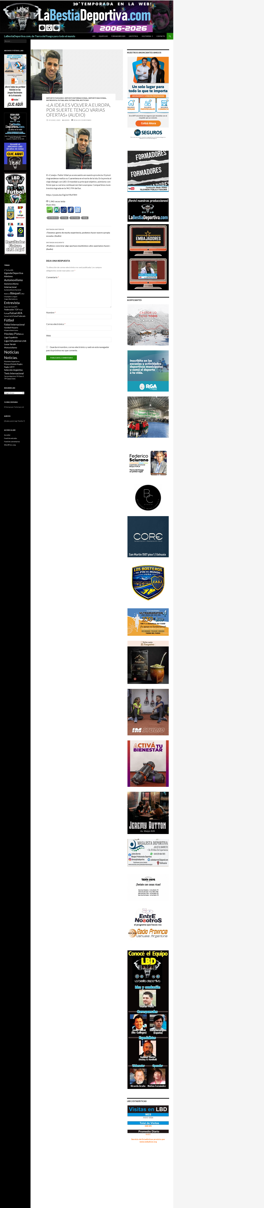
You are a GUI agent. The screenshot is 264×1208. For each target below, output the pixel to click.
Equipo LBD (103, 36)
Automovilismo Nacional (12, 290)
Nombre (51, 312)
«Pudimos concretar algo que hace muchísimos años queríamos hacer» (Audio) (78, 245)
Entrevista (51, 100)
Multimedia (146, 36)
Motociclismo (10, 347)
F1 (16, 307)
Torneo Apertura (10, 376)
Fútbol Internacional (14, 324)
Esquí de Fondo (9, 307)
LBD (93, 36)
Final (20, 310)
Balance (7, 294)
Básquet (15, 293)
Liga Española (10, 337)
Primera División (10, 364)
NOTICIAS (84, 100)
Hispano (14, 327)
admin (66, 120)
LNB (24, 341)
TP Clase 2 (20, 376)
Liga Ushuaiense (13, 340)
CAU (22, 294)
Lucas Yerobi (10, 344)
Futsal (64, 218)
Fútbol (9, 320)
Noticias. (75, 218)
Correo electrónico (55, 324)
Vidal (85, 218)
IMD (22, 334)
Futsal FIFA (74, 100)
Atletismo (8, 276)
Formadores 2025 (118, 36)
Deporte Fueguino (55, 98)
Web (48, 335)
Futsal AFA (63, 100)
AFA (11, 270)
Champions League (10, 296)
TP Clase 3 (8, 379)
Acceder (7, 435)
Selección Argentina (13, 370)
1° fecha (7, 270)
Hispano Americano (11, 330)
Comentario (52, 277)
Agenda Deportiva (13, 273)
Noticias (11, 352)
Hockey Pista (12, 333)
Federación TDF (11, 309)
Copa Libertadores (11, 299)
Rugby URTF (9, 367)
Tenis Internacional (14, 373)
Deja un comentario (82, 120)
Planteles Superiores (12, 361)
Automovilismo (13, 280)
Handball (7, 328)
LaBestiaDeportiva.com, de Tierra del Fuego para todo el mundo (39, 36)
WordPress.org (10, 445)
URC (14, 379)
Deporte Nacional (97, 98)
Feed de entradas (10, 438)
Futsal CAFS (8, 316)
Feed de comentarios (12, 442)
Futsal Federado (19, 316)
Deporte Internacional (76, 98)
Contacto (160, 36)
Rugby (20, 364)
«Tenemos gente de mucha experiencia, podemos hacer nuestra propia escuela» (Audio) (78, 232)
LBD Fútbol (133, 36)
